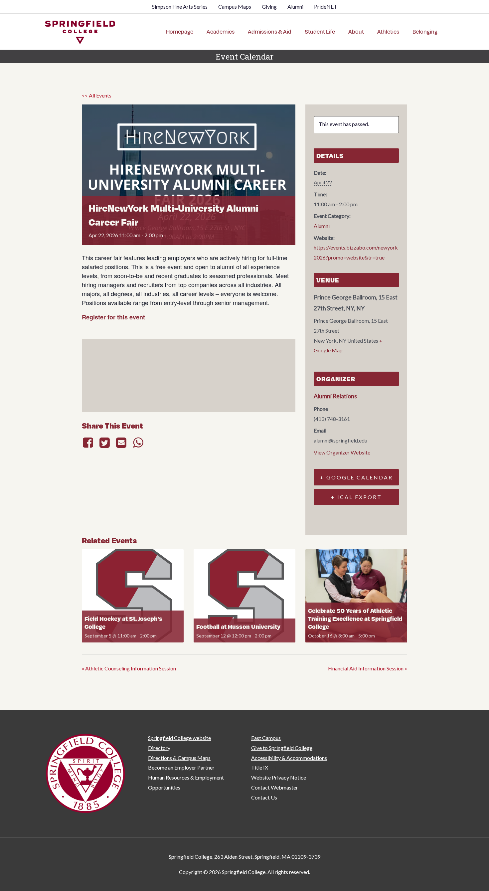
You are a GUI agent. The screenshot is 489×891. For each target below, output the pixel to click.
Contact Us (264, 797)
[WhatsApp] (138, 442)
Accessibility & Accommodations (289, 758)
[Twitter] (104, 442)
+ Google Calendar (356, 477)
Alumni (322, 226)
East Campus (266, 738)
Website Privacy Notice (278, 777)
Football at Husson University (238, 626)
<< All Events (96, 95)
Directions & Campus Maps (179, 758)
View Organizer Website (342, 452)
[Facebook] (89, 442)
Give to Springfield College (281, 748)
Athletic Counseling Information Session (129, 668)
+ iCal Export (356, 497)
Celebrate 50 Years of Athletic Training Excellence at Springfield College (355, 618)
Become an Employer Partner (181, 767)
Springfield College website (179, 738)
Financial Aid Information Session (367, 668)
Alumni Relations (335, 396)
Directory (159, 748)
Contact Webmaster (274, 787)
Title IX (259, 767)
